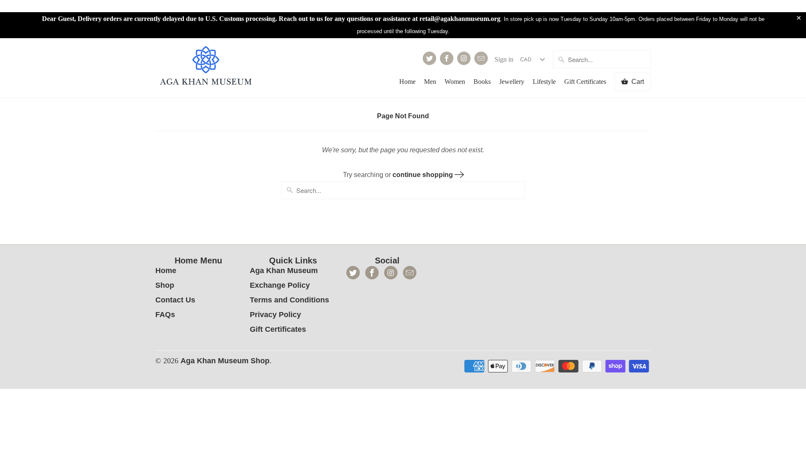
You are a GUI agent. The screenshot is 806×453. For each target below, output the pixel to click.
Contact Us (175, 300)
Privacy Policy (275, 314)
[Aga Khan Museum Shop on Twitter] (429, 58)
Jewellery (511, 81)
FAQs (165, 314)
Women (455, 81)
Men (430, 81)
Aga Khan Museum (284, 270)
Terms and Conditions (289, 300)
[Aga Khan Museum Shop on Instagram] (464, 58)
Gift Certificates (585, 81)
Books (482, 81)
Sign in (504, 59)
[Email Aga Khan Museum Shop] (481, 58)
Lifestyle (544, 81)
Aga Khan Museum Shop (225, 361)
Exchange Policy (280, 285)
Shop (164, 285)
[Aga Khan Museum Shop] (206, 66)
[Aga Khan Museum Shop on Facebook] (446, 58)
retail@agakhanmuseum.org (459, 18)
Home (407, 81)
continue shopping (424, 174)
